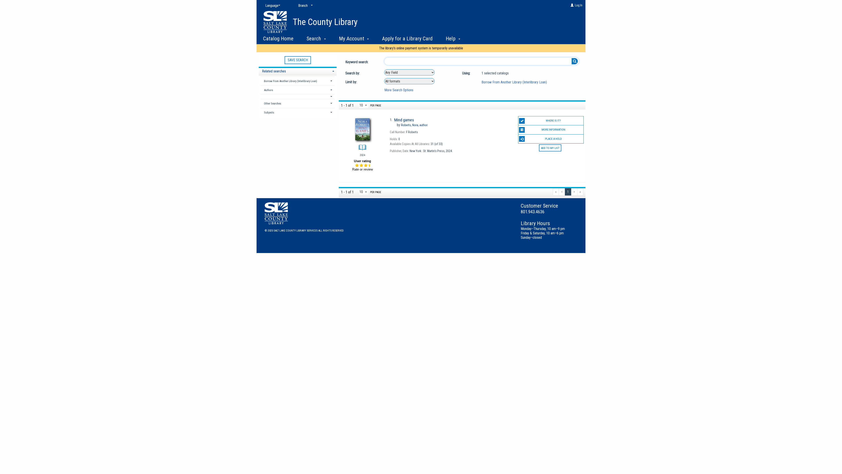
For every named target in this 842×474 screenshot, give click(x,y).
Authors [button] (268, 90)
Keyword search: (357, 62)
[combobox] (409, 72)
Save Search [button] (298, 60)
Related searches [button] (274, 71)
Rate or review (362, 169)
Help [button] (451, 39)
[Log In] (572, 5)
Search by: (353, 73)
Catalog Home (278, 39)
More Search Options (398, 90)
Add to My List (550, 148)
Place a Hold (553, 138)
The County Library (325, 22)
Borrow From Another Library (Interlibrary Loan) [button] (290, 81)
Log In (578, 5)
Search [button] (314, 39)
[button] (298, 96)
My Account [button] (352, 39)
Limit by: (351, 82)
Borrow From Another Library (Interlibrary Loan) (514, 82)
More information (553, 129)
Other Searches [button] (272, 103)
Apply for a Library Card (407, 39)
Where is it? (553, 120)
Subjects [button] (269, 112)
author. (414, 125)
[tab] (298, 71)
